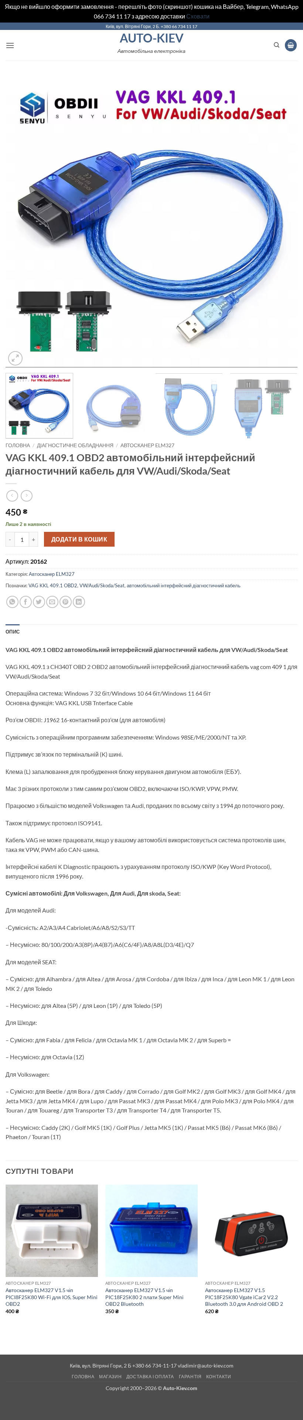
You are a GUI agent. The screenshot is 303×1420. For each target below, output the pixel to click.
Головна (18, 445)
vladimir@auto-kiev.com (206, 1365)
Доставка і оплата (150, 1376)
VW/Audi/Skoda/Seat (102, 585)
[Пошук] (276, 45)
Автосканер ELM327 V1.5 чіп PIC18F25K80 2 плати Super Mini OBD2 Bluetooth (144, 1297)
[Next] (282, 221)
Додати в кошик (79, 539)
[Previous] (20, 221)
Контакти (218, 1376)
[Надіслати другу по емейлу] (52, 602)
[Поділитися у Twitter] (39, 602)
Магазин (110, 1376)
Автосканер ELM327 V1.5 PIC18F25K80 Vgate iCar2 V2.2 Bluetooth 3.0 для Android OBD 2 (244, 1297)
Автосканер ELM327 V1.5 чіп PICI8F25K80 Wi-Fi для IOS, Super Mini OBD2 (52, 1297)
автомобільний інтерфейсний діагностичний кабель (184, 585)
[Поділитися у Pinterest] (65, 602)
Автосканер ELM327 (147, 445)
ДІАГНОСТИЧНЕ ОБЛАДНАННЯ (75, 445)
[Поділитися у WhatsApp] (12, 602)
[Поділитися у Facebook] (26, 602)
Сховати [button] (198, 16)
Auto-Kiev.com (180, 1388)
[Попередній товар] (26, 496)
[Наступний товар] (12, 496)
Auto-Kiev (152, 38)
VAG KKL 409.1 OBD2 (52, 585)
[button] (10, 45)
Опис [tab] (13, 632)
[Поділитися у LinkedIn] (79, 602)
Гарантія (190, 1376)
